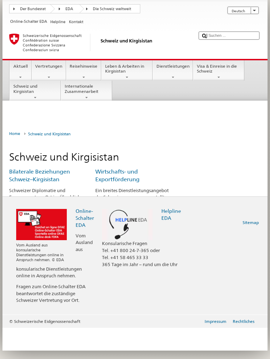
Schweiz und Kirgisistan (25, 88)
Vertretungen (48, 66)
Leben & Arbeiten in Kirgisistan (124, 68)
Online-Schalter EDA (85, 218)
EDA (69, 9)
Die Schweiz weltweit (112, 9)
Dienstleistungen (172, 66)
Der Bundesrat (33, 9)
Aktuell (20, 66)
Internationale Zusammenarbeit (81, 88)
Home (14, 133)
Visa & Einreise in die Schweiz (217, 68)
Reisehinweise (83, 66)
